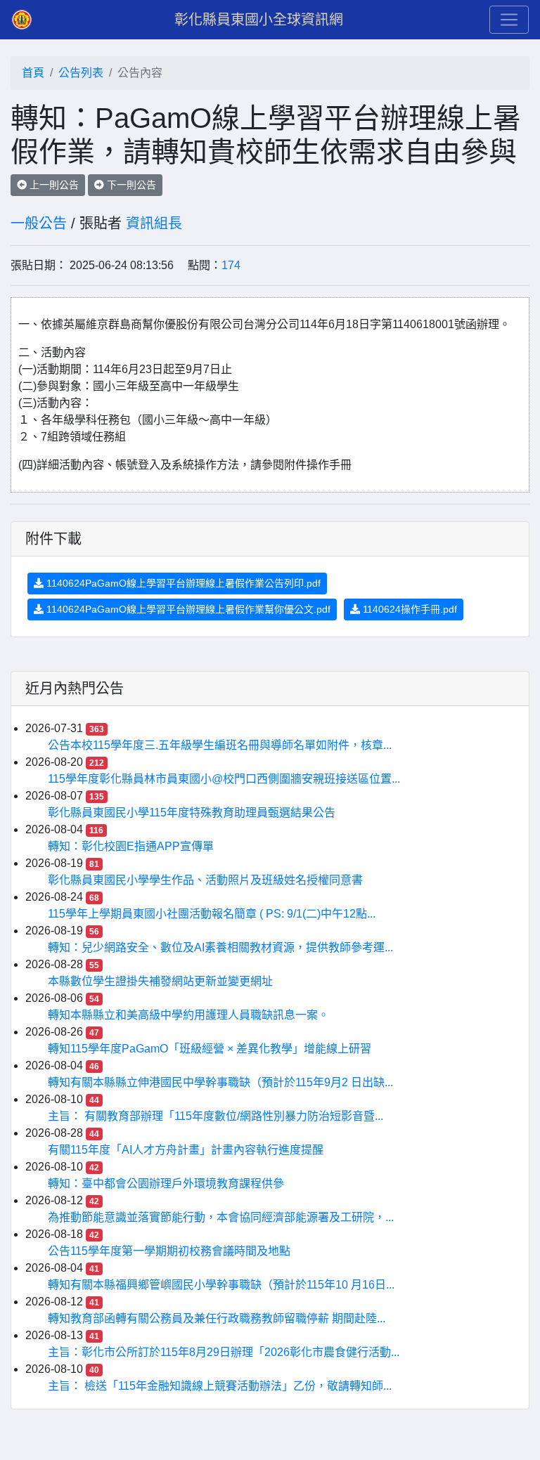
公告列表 (80, 73)
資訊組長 (154, 223)
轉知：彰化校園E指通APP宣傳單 (131, 846)
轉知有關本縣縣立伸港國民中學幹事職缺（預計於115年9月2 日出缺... (220, 1082)
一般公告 (39, 223)
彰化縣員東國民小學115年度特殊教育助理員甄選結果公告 (191, 813)
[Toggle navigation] (509, 20)
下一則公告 (130, 184)
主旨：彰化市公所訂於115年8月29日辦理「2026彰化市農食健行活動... (223, 1352)
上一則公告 (53, 184)
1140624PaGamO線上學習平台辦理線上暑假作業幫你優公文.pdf (187, 609)
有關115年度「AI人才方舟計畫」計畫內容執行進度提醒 (185, 1150)
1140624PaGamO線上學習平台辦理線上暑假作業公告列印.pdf (182, 583)
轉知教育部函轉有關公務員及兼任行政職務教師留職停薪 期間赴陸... (216, 1318)
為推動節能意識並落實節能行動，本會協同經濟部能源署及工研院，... (221, 1217)
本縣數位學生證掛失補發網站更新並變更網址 (160, 981)
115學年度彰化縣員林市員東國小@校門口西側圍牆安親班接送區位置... (224, 779)
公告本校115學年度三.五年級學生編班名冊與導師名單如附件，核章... (220, 745)
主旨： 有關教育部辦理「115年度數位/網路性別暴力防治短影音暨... (215, 1116)
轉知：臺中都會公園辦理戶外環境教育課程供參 (166, 1183)
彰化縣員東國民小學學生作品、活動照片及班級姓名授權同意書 (205, 880)
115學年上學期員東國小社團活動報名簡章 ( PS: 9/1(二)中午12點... (211, 914)
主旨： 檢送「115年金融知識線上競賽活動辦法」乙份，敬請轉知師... (220, 1386)
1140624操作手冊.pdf (408, 609)
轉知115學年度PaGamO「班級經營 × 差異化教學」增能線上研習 (209, 1049)
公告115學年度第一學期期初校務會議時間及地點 (169, 1251)
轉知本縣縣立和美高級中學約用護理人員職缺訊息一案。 (188, 1015)
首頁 (33, 73)
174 (230, 265)
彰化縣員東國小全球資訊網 (258, 19)
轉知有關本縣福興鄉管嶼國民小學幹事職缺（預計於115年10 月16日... (221, 1285)
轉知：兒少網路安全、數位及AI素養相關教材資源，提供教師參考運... (220, 947)
